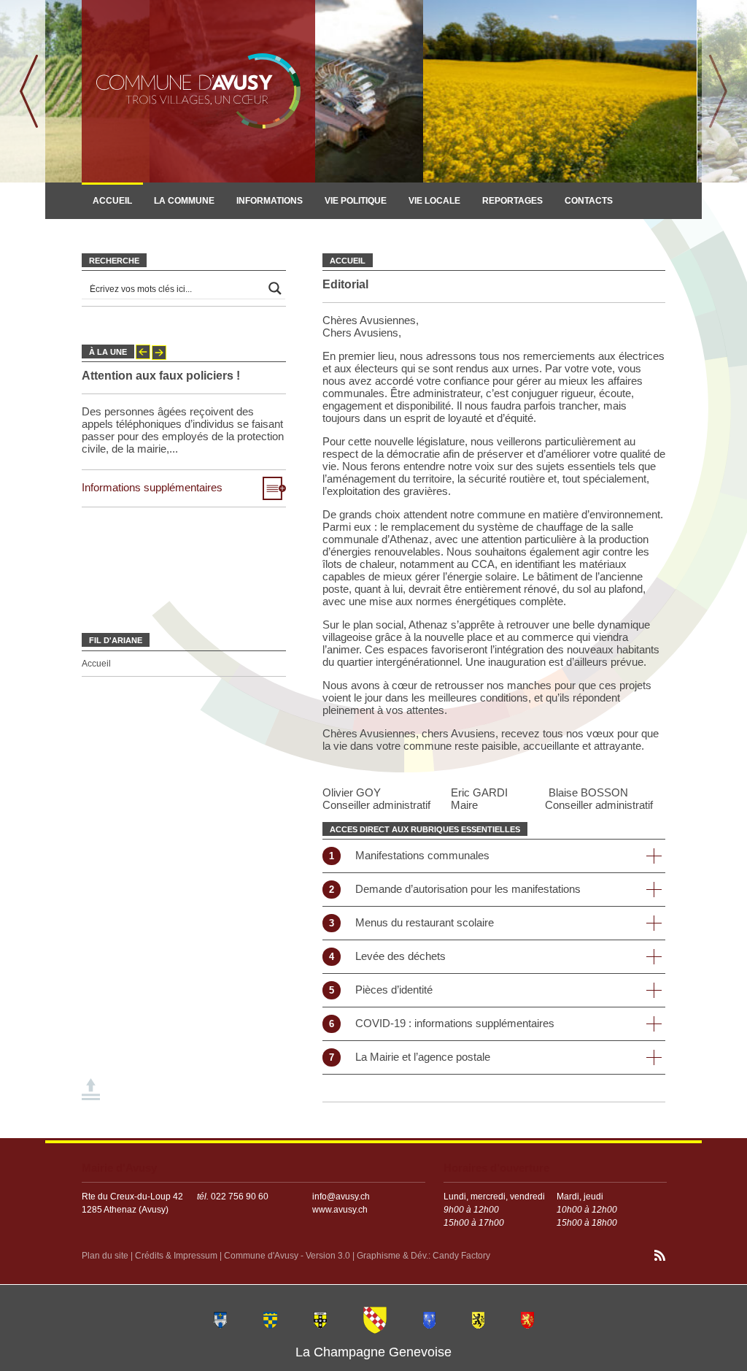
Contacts (589, 201)
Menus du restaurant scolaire (408, 922)
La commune (184, 201)
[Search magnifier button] (275, 288)
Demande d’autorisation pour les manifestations (451, 888)
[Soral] (527, 1319)
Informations (269, 201)
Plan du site (105, 1256)
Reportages (512, 201)
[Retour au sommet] (92, 1090)
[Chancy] (429, 1319)
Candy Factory (461, 1256)
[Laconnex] (478, 1319)
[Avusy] (375, 1319)
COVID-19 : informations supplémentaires (438, 1022)
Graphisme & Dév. (392, 1256)
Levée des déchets (384, 955)
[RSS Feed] (659, 1257)
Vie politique (356, 201)
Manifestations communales (405, 854)
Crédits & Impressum (176, 1256)
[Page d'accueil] (198, 91)
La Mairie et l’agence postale (406, 1056)
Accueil (112, 201)
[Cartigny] (320, 1319)
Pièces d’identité (377, 989)
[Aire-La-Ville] (220, 1319)
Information (123, 234)
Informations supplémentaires (152, 487)
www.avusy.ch (340, 1210)
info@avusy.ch (341, 1196)
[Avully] (270, 1319)
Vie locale (434, 201)
